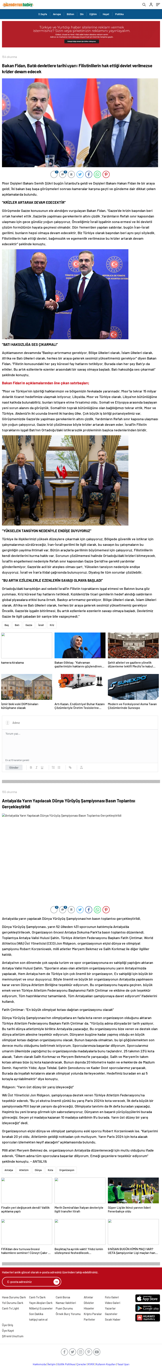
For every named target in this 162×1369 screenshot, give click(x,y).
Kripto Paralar (93, 1314)
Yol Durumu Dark (12, 1303)
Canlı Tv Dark (37, 1297)
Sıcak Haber (113, 1319)
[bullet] (59, 767)
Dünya (38, 1170)
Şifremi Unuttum (12, 1336)
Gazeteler (111, 1314)
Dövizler (89, 1303)
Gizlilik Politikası (66, 1364)
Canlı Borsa (63, 1297)
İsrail (41, 625)
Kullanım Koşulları (106, 1364)
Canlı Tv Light (10, 1308)
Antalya (9, 1170)
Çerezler (81, 1364)
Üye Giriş (7, 1325)
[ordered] (53, 767)
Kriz (52, 625)
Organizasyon (66, 1170)
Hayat (106, 14)
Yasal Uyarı (123, 1364)
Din (82, 14)
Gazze (28, 625)
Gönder (14, 767)
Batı (17, 625)
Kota (50, 1170)
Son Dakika (36, 1314)
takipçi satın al (38, 1319)
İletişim (52, 1364)
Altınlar (88, 1297)
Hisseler (89, 1308)
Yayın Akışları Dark (41, 1303)
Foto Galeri (112, 1297)
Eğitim (93, 14)
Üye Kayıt (8, 1330)
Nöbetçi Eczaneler (41, 1308)
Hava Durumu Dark (14, 1297)
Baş (7, 625)
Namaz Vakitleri (66, 1303)
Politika (119, 14)
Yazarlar (110, 1308)
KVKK (91, 1364)
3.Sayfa (42, 14)
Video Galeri (112, 1303)
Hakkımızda (39, 1364)
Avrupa (57, 14)
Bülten (70, 14)
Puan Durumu (64, 1308)
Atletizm (24, 1170)
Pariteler (89, 1319)
